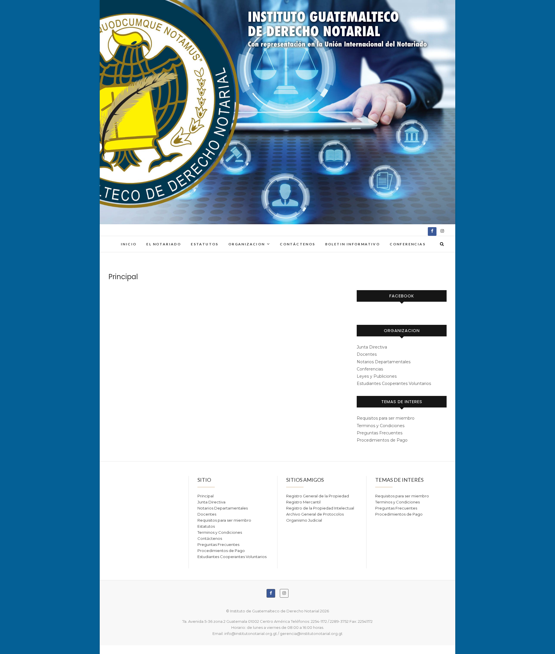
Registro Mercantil (303, 502)
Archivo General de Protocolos (315, 514)
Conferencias (408, 244)
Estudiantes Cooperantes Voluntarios (394, 383)
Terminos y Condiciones (380, 425)
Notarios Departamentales (383, 361)
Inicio (128, 244)
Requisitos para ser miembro (386, 418)
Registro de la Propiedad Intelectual (320, 508)
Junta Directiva (372, 347)
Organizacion (246, 244)
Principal (205, 496)
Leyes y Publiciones (377, 376)
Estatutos (205, 244)
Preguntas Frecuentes (379, 433)
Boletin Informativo (352, 244)
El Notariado (163, 244)
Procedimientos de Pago (382, 440)
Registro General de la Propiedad (317, 496)
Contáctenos (297, 244)
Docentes (367, 354)
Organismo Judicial (304, 520)
